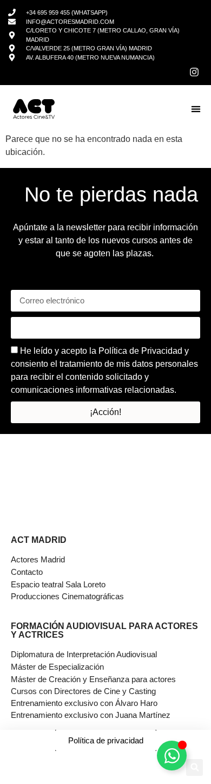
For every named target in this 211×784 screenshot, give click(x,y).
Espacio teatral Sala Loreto (58, 584)
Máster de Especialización (57, 666)
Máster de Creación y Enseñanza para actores (93, 679)
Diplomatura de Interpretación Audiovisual (84, 654)
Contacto (27, 571)
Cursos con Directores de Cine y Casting (83, 691)
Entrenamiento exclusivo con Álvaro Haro (84, 703)
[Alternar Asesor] (172, 755)
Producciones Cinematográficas (67, 596)
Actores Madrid (38, 559)
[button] (195, 109)
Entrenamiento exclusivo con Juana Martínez (90, 715)
